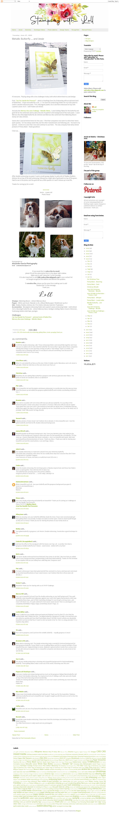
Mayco (60, 760)
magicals (34, 788)
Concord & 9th (92, 754)
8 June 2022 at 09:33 (22, 548)
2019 (87, 335)
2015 (87, 345)
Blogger (78, 811)
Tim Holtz (80, 766)
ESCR (52, 756)
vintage (24, 804)
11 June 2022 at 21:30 (22, 686)
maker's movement (42, 789)
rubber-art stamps (39, 796)
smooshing (96, 796)
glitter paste (29, 785)
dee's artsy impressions (80, 776)
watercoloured (33, 806)
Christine (19, 373)
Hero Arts (43, 758)
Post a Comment (19, 731)
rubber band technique (25, 796)
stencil (32, 800)
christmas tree (58, 774)
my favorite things (53, 790)
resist (99, 794)
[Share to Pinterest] (36, 330)
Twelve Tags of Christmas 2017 (54, 767)
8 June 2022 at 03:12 (22, 492)
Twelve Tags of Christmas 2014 (92, 766)
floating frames (98, 781)
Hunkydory (57, 758)
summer (28, 802)
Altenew (45, 752)
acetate (46, 769)
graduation (41, 785)
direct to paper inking (36, 777)
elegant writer (17, 779)
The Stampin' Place (71, 765)
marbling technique (53, 789)
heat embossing (74, 785)
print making (58, 794)
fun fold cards (25, 783)
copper (39, 776)
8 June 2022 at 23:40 (22, 588)
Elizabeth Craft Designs (60, 756)
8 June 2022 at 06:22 (22, 523)
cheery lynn (91, 772)
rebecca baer (89, 794)
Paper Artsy (89, 760)
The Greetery (62, 766)
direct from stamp (24, 777)
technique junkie (50, 802)
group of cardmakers (50, 785)
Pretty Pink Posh (59, 762)
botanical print (61, 771)
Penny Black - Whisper (94, 297)
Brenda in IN (20, 641)
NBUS (67, 760)
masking (89, 789)
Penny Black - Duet (93, 284)
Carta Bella (44, 754)
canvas (79, 771)
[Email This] (29, 330)
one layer (25, 792)
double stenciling (81, 777)
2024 (87, 253)
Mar (88, 321)
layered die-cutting (89, 787)
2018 (87, 337)
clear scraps (74, 774)
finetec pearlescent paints (80, 781)
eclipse (104, 777)
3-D (14, 752)
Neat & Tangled (73, 760)
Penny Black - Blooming (94, 282)
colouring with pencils (26, 776)
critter (62, 776)
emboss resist (25, 779)
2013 (87, 351)
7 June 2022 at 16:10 (22, 367)
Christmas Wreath (93, 287)
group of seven (62, 785)
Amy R (50, 752)
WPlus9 (103, 767)
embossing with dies (67, 779)
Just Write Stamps (27, 760)
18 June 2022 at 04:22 (22, 711)
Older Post (76, 735)
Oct (88, 266)
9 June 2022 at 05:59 (22, 606)
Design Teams (64, 30)
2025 (87, 251)
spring (93, 798)
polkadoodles (29, 794)
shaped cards (68, 796)
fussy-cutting (33, 783)
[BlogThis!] (31, 330)
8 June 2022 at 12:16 (22, 563)
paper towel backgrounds (82, 792)
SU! (101, 762)
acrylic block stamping (67, 769)
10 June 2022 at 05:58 (22, 653)
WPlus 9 (99, 767)
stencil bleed (38, 800)
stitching (16, 802)
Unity (86, 767)
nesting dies (62, 790)
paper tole (64, 792)
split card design (67, 798)
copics (35, 776)
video (19, 804)
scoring (58, 796)
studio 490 (22, 802)
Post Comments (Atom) (28, 738)
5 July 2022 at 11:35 (21, 727)
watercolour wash (22, 806)
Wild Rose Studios (28, 769)
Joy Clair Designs (17, 760)
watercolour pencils (81, 804)
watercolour (72, 804)
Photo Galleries (52, 30)
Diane (18, 498)
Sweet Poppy (97, 764)
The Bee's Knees (37, 766)
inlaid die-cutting (64, 787)
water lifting (55, 804)
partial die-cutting (95, 792)
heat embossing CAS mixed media (89, 785)
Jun (88, 277)
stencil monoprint (59, 800)
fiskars (91, 781)
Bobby (18, 529)
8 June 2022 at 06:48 (22, 535)
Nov (88, 264)
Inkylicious (82, 758)
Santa (104, 762)
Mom (64, 760)
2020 (87, 332)
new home (69, 790)
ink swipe (49, 787)
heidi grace (102, 785)
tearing (43, 802)
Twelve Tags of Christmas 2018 (72, 767)
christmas (101, 771)
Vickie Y (18, 583)
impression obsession (26, 787)
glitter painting (21, 785)
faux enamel (23, 781)
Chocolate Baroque (60, 754)
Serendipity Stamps (19, 764)
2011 (87, 356)
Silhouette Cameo (31, 764)
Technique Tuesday (26, 766)
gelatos (40, 783)
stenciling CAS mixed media (80, 800)
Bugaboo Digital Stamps (81, 752)
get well (68, 783)
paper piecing (45, 792)
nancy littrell (20, 431)
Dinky (46, 756)
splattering (48, 798)
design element (92, 775)
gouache (35, 785)
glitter (14, 785)
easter (99, 777)
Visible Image (92, 767)
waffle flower (29, 804)
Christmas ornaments (72, 754)
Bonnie (18, 342)
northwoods (98, 790)
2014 (87, 348)
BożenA (18, 717)
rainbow (82, 794)
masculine (82, 789)
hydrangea (16, 787)
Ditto (49, 756)
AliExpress (38, 752)
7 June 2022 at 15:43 (22, 355)
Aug (88, 272)
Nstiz (18, 554)
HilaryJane (19, 514)
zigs (70, 806)
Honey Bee (50, 758)
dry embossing (34, 332)
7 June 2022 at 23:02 (22, 443)
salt (46, 796)
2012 (87, 353)
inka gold (55, 787)
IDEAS (61, 758)
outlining (30, 792)
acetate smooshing (55, 769)
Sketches (28, 30)
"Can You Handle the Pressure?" (26, 101)
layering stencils (99, 787)
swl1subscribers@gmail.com (94, 90)
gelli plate (45, 783)
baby (18, 772)
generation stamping (54, 783)
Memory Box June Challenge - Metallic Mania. (36, 111)
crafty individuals (55, 775)
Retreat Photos (87, 30)
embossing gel (35, 779)
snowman (103, 796)
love (29, 789)
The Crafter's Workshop (50, 766)
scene (54, 796)
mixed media (26, 791)
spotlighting (83, 798)
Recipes (88, 38)
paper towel (70, 792)
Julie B (18, 449)
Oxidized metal (82, 760)
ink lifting (44, 787)
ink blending (37, 787)
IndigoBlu (68, 758)
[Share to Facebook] (34, 330)
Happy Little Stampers (25, 758)
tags (39, 802)
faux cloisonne (99, 779)
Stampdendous (57, 764)
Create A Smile (17, 756)
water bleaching (47, 804)
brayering (74, 772)
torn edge (98, 802)
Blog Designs (90, 41)
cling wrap (92, 774)
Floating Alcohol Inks (89, 756)
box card (67, 771)
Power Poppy (51, 762)
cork (43, 776)
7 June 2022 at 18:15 (22, 394)
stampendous (100, 798)
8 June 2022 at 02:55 (22, 476)
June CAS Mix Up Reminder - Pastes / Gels (96, 294)
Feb (88, 324)
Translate (98, 51)
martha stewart (74, 788)
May (88, 316)
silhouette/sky (83, 796)
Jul (88, 274)
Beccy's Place (64, 752)
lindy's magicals (23, 789)
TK (17, 630)
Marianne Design (53, 760)
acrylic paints (77, 769)
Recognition (75, 30)
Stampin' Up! (67, 764)
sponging (53, 332)
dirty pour (44, 777)
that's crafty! (67, 802)
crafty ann (48, 776)
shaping (76, 796)
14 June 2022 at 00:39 (22, 700)
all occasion (95, 769)
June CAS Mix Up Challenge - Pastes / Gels (96, 311)
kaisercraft (72, 787)
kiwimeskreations (22, 482)
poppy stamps (38, 794)
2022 (87, 259)
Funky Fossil (98, 756)
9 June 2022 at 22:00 (22, 635)
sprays (89, 798)
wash (34, 804)
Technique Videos (39, 30)
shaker (63, 796)
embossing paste (55, 779)
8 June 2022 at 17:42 (22, 577)
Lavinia (34, 760)
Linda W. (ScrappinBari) (24, 541)
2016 (87, 343)
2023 (87, 256)
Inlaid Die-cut (89, 758)
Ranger (70, 762)
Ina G (18, 659)
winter (54, 806)
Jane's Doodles (98, 758)
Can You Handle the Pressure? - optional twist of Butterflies (31, 317)
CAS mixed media (25, 332)
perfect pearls (21, 794)
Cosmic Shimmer (101, 754)
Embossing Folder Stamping (75, 756)
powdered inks (49, 794)
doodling (63, 777)
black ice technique (41, 771)
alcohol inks (86, 769)
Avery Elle (56, 752)
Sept (89, 269)
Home (14, 30)
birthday (32, 772)
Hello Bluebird (36, 758)
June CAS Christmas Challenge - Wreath (93, 307)
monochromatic (37, 790)
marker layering (64, 789)
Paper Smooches (99, 760)
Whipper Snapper (18, 769)
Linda (18, 465)
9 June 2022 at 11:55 (22, 624)
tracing (104, 802)
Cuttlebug (23, 756)
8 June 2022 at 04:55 (22, 508)
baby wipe (23, 772)
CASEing (29, 754)
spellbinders (24, 798)
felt (72, 781)
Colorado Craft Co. (83, 754)
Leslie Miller (20, 612)
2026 (87, 248)
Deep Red (42, 756)
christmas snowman (38, 774)
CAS (18, 332)
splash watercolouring (37, 798)
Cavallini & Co (51, 754)
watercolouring (44, 806)
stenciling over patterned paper (97, 800)
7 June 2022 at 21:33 (22, 425)
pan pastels (37, 792)
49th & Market (20, 752)
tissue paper (90, 802)
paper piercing (55, 792)
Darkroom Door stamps (33, 756)
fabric (90, 779)
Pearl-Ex (24, 762)
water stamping (63, 804)
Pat (17, 386)
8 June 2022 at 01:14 (22, 459)
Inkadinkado (75, 758)
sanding (50, 796)
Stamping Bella (78, 764)
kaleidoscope (79, 787)
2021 (87, 330)
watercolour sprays (92, 804)
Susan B (19, 418)
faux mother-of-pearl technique (48, 781)
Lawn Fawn (40, 760)
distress (50, 777)
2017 (87, 340)
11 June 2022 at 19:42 (22, 666)
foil (105, 781)
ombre (19, 792)
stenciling (68, 800)
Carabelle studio (36, 754)
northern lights (90, 790)
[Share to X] (33, 330)
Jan (88, 326)
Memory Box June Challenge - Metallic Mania (27, 319)
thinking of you (75, 802)
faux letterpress (32, 781)
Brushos (71, 752)
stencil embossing (48, 800)
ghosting (73, 783)
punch (73, 794)
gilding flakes (42, 332)
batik (27, 772)
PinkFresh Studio (41, 762)
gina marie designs (90, 783)
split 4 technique (57, 798)
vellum (15, 804)
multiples (44, 790)
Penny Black (31, 762)
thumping (83, 802)
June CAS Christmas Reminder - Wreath (94, 290)
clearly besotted (83, 774)
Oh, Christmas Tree (93, 279)
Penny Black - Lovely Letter (95, 300)
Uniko (83, 767)
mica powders (17, 790)
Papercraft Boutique (23, 672)
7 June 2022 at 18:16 (22, 412)
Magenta (46, 760)
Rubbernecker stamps (80, 762)
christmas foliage (27, 774)
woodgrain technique (63, 806)
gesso (63, 783)
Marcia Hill (20, 594)
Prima (66, 762)
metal (104, 789)
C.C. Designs (92, 752)
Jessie (20, 30)
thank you (59, 332)
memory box (97, 789)
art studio (103, 769)
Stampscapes (87, 764)
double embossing (71, 777)
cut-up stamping (69, 775)
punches (77, 794)
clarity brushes (67, 774)
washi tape (39, 804)
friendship (17, 783)
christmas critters (18, 774)
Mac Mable (20, 691)
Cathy (18, 706)
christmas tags (49, 774)
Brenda (18, 400)
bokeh (55, 772)
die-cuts (98, 775)
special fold (16, 798)
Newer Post (16, 735)
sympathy (35, 802)
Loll (95, 107)
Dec (88, 261)
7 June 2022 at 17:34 (22, 380)
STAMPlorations (93, 762)
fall (94, 779)
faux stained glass (65, 781)
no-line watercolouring (79, 790)
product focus (66, 794)
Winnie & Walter (39, 769)
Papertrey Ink (17, 762)
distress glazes (57, 777)
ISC (65, 758)
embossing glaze (43, 779)
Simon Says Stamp (45, 764)
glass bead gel (101, 783)
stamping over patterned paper (22, 800)
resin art (95, 794)
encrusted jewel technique (81, 779)
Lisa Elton (19, 360)
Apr (88, 318)
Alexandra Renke (29, 752)
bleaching (50, 772)
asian (14, 772)
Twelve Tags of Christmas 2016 (36, 767)
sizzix (89, 796)
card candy (84, 772)
